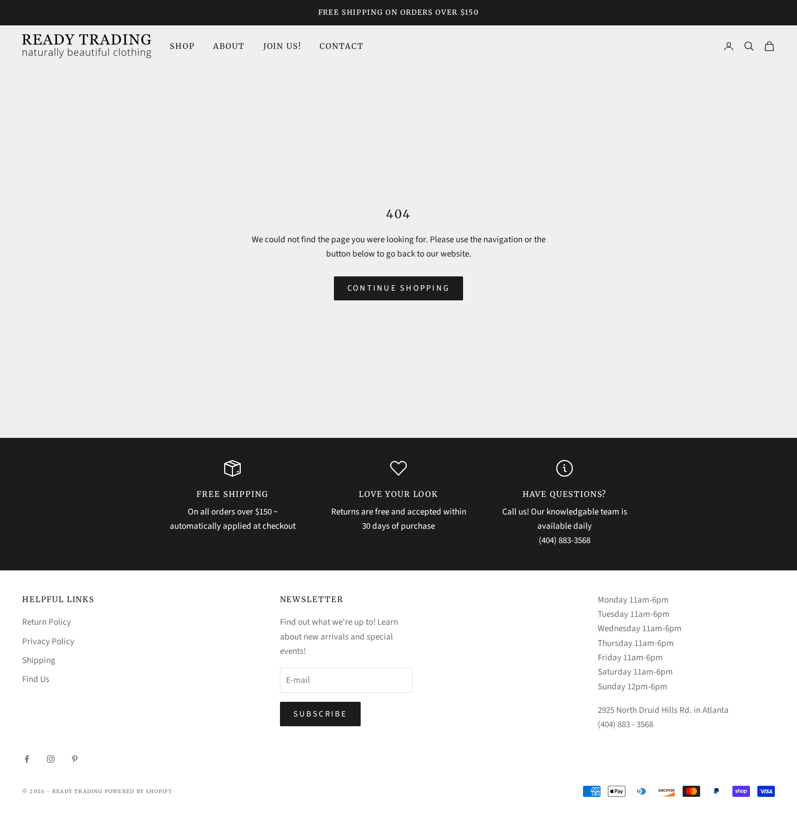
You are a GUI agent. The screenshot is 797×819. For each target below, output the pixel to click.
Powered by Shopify (138, 791)
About (228, 46)
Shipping (38, 660)
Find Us (35, 679)
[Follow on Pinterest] (74, 759)
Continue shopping (398, 288)
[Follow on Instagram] (50, 759)
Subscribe (320, 714)
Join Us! (282, 46)
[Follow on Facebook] (26, 759)
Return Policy (46, 622)
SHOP (182, 46)
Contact (341, 46)
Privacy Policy (48, 641)
